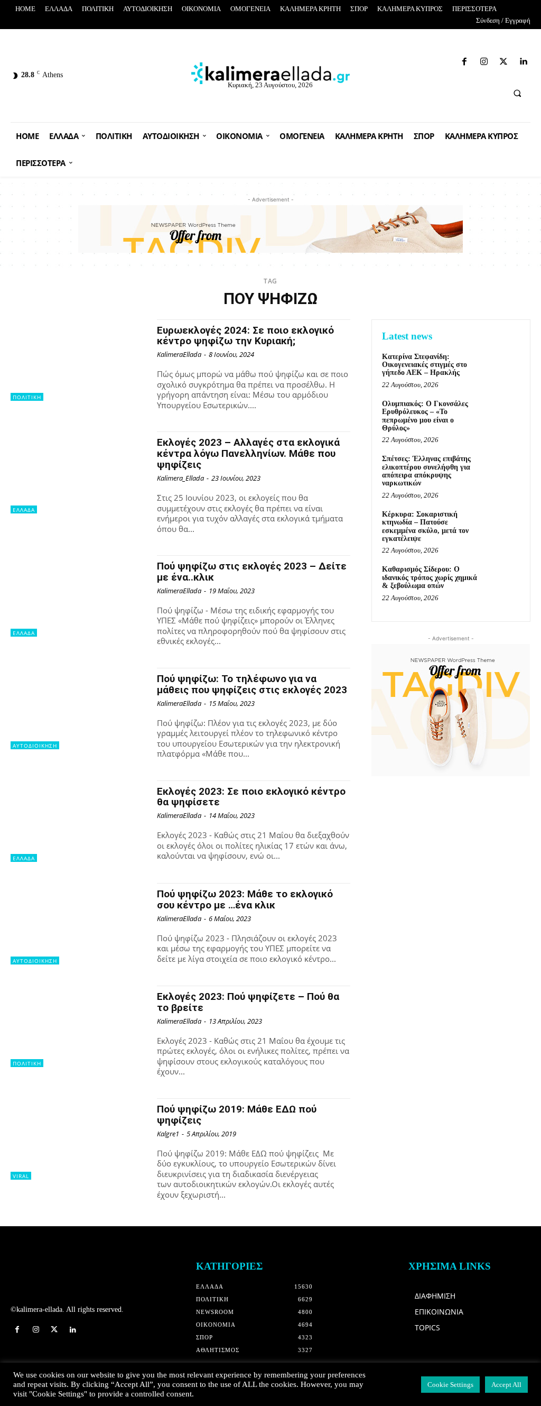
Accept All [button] (506, 1385)
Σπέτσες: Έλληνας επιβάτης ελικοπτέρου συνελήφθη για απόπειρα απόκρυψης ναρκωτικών (426, 471)
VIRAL (21, 1176)
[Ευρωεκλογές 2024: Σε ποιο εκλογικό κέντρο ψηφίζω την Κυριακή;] (78, 360)
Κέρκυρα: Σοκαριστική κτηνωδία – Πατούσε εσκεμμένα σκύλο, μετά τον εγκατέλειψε (425, 526)
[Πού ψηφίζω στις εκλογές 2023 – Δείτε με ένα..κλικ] (78, 596)
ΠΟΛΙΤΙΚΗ (27, 397)
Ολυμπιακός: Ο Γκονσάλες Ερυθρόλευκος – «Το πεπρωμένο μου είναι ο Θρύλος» (425, 416)
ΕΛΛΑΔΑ (24, 509)
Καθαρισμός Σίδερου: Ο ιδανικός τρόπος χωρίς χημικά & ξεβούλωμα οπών (429, 577)
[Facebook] (394, 59)
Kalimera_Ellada (180, 478)
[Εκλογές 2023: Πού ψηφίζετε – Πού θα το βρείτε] (78, 1026)
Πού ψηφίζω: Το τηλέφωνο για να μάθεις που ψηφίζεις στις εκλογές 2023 (252, 684)
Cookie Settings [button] (450, 1385)
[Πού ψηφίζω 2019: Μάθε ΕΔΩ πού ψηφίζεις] (78, 1139)
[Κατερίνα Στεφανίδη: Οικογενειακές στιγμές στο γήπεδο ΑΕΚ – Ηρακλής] (502, 369)
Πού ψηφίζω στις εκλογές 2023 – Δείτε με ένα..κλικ (252, 571)
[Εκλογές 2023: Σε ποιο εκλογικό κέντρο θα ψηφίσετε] (78, 821)
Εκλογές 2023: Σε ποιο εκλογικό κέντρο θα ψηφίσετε (251, 796)
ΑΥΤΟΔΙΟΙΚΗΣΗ (35, 745)
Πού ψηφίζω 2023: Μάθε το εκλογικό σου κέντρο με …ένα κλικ (245, 899)
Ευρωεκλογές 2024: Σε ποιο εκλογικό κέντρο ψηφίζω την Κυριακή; (245, 335)
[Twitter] (432, 59)
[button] (517, 93)
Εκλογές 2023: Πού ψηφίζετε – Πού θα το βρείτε (248, 1002)
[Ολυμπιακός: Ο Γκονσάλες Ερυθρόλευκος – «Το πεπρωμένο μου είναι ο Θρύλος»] (502, 416)
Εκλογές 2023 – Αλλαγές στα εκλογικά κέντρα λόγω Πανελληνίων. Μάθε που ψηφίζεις (248, 453)
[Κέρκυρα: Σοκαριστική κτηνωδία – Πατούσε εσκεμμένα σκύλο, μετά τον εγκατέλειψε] (502, 526)
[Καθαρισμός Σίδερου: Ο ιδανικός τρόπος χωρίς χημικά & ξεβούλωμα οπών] (502, 581)
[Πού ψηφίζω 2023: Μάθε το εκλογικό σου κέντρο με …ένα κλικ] (78, 923)
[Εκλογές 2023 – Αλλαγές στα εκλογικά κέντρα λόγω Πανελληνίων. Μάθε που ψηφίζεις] (78, 472)
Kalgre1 (168, 1133)
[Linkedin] (450, 59)
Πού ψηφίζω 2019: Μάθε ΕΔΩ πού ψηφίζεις (236, 1114)
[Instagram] (413, 59)
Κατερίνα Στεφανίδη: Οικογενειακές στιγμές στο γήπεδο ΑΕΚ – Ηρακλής (424, 365)
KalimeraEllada (179, 354)
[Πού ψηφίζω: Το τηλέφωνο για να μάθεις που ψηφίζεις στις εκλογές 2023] (78, 708)
